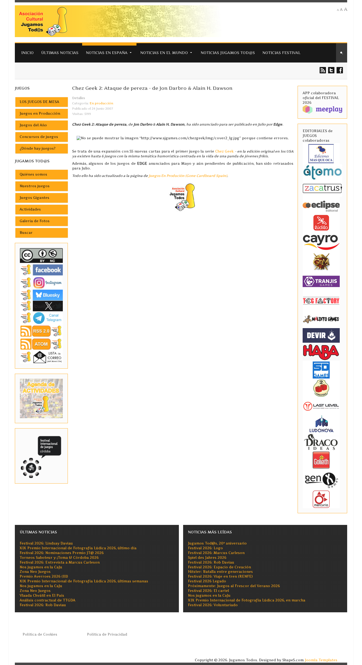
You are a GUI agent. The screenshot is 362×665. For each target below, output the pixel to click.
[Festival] (41, 456)
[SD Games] (321, 370)
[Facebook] (41, 270)
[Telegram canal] (41, 318)
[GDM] (321, 261)
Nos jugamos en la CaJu (41, 567)
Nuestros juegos (35, 186)
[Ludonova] (321, 424)
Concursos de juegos (39, 137)
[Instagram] (41, 283)
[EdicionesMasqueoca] (321, 153)
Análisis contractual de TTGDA (47, 600)
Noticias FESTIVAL (281, 52)
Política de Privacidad (107, 634)
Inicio (27, 52)
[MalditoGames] (321, 318)
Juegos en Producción (40, 113)
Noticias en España (106, 52)
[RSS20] (41, 331)
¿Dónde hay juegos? (37, 148)
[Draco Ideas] (321, 442)
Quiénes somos (33, 174)
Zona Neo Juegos (35, 572)
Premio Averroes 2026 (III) (44, 576)
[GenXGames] (321, 479)
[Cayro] (321, 241)
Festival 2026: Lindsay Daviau (46, 543)
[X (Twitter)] (41, 306)
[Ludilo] (321, 222)
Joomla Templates (321, 660)
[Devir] (321, 335)
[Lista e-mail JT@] (41, 357)
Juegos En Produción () (188, 176)
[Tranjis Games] (321, 281)
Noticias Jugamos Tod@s (228, 52)
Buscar (26, 233)
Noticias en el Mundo (164, 52)
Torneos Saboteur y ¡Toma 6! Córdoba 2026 (59, 558)
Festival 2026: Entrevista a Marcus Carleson (60, 562)
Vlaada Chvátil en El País (42, 595)
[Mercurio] (321, 499)
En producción (101, 103)
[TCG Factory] (321, 300)
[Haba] (321, 352)
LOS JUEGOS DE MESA (39, 102)
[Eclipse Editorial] (321, 205)
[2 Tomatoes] (321, 388)
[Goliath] (321, 460)
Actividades (30, 209)
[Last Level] (321, 406)
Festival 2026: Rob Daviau (43, 605)
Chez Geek (224, 151)
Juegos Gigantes (34, 198)
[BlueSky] (41, 295)
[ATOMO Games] (322, 172)
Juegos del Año (33, 125)
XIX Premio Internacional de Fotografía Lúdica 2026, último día (78, 548)
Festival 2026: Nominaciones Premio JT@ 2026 (62, 553)
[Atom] (41, 344)
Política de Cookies (40, 634)
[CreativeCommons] (41, 255)
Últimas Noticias (59, 52)
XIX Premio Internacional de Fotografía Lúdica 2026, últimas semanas (84, 581)
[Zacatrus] (322, 188)
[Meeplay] (322, 109)
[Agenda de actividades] (41, 398)
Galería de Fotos (35, 221)
